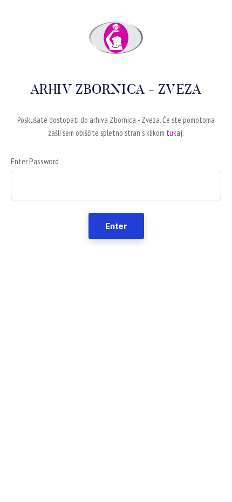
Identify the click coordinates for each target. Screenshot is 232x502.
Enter (116, 226)
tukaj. (175, 133)
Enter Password (35, 161)
